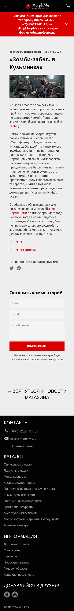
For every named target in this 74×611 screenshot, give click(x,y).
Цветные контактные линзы (23, 501)
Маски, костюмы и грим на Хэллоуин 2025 (32, 519)
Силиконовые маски (18, 464)
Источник (16, 241)
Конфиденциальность (19, 574)
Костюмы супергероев (19, 482)
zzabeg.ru (15, 126)
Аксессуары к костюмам (20, 513)
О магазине (12, 550)
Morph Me (24, 607)
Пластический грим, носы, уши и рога (29, 488)
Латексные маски (16, 470)
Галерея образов (16, 568)
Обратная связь (21, 446)
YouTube (15, 594)
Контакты (10, 556)
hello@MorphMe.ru (23, 438)
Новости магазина (16, 562)
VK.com (7, 594)
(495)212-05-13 (24, 430)
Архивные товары (16, 525)
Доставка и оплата (17, 544)
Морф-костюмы (15, 476)
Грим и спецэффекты (18, 507)
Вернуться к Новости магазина (39, 394)
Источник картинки (22, 249)
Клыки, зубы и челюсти (19, 494)
